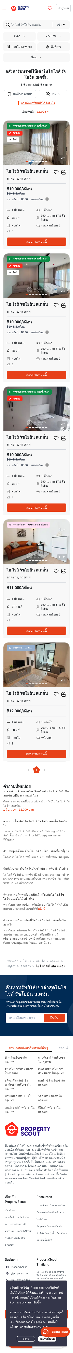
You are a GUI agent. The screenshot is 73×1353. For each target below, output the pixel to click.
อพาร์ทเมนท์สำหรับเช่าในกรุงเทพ (19, 1071)
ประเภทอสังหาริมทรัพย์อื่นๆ (28, 1048)
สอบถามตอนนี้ (36, 241)
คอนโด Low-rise (22, 47)
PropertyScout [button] (19, 1266)
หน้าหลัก (12, 961)
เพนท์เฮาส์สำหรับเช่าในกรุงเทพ (20, 1109)
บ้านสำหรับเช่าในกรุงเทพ (16, 1059)
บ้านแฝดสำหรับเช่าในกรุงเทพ (18, 1098)
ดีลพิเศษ (56, 47)
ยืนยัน (54, 1018)
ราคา (17, 36)
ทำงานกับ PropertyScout (18, 1231)
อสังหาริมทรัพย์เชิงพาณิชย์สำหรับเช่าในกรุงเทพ (18, 1085)
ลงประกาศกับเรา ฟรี (15, 1224)
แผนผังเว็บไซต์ (44, 1240)
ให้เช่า (27, 961)
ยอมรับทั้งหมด (47, 1338)
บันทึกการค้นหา (22, 94)
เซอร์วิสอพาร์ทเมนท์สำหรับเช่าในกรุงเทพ (51, 1071)
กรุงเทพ (54, 961)
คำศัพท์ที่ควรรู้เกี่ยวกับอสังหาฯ (52, 1233)
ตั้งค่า (26, 1338)
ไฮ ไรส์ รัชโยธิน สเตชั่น (50, 966)
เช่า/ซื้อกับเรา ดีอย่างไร (17, 1217)
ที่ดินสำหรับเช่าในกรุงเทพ (49, 1109)
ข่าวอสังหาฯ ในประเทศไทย (50, 1205)
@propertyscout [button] (19, 1273)
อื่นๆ (33, 57)
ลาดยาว (26, 966)
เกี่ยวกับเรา (10, 1210)
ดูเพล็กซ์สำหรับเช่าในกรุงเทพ (51, 1082)
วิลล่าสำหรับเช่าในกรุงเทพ (50, 1098)
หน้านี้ (41, 909)
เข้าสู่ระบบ (63, 8)
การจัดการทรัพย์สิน (15, 1238)
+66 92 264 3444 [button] (20, 1280)
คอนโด (40, 961)
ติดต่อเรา (10, 1245)
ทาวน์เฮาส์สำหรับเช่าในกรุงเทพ (51, 1059)
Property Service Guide (49, 1226)
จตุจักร (11, 966)
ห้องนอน (51, 36)
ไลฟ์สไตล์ (41, 1219)
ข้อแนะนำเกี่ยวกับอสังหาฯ (50, 1212)
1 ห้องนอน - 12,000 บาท (18, 809)
